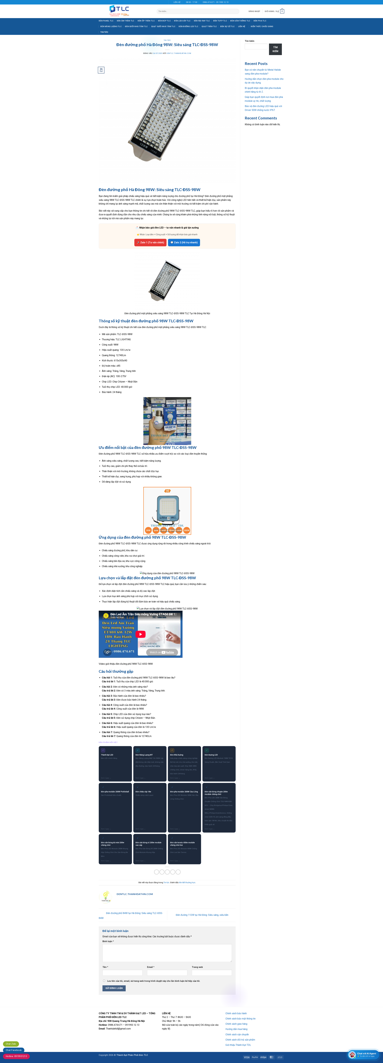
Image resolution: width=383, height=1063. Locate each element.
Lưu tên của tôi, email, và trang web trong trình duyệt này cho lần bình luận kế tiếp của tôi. (153, 981)
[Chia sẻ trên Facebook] (156, 872)
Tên (105, 967)
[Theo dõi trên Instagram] (159, 2)
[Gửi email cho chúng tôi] (164, 2)
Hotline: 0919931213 (16, 1056)
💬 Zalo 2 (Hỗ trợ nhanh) (184, 242)
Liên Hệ (241, 26)
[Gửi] (236, 11)
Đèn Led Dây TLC (182, 21)
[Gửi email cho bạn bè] (167, 872)
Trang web (197, 967)
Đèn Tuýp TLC (220, 21)
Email (150, 967)
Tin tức (104, 32)
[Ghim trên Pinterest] (172, 872)
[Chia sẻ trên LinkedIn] (178, 872)
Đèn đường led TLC (188, 26)
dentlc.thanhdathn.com (179, 53)
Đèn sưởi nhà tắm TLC (136, 26)
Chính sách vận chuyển (237, 1034)
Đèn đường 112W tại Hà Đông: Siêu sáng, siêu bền (202, 915)
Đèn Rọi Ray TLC (202, 21)
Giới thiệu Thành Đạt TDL (238, 1045)
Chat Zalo (11, 1044)
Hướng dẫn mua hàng (236, 1029)
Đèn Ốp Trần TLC (146, 21)
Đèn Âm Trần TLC (125, 21)
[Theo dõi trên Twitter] (162, 2)
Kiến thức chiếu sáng (262, 26)
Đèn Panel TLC (106, 21)
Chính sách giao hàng (236, 1023)
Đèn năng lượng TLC (111, 26)
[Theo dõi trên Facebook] (156, 2)
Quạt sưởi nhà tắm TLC (163, 26)
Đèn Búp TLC (164, 21)
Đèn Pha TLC (260, 21)
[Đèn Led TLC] (125, 11)
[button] (254, 11)
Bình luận (108, 941)
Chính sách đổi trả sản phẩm (240, 1039)
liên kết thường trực (187, 882)
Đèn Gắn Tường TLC (240, 21)
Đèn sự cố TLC (227, 26)
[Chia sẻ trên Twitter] (161, 872)
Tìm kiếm (249, 41)
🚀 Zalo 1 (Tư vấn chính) (150, 242)
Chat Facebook (14, 1050)
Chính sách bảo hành (236, 1013)
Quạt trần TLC (209, 26)
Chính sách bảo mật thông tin (240, 1018)
